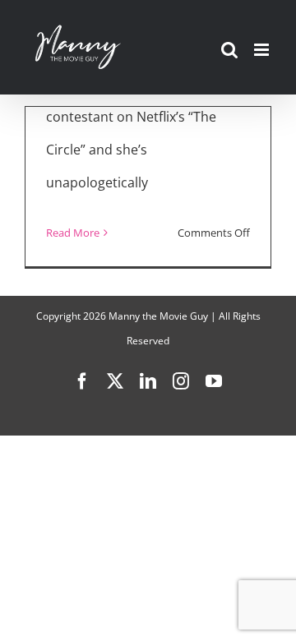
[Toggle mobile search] (229, 49)
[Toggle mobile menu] (262, 49)
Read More (72, 232)
